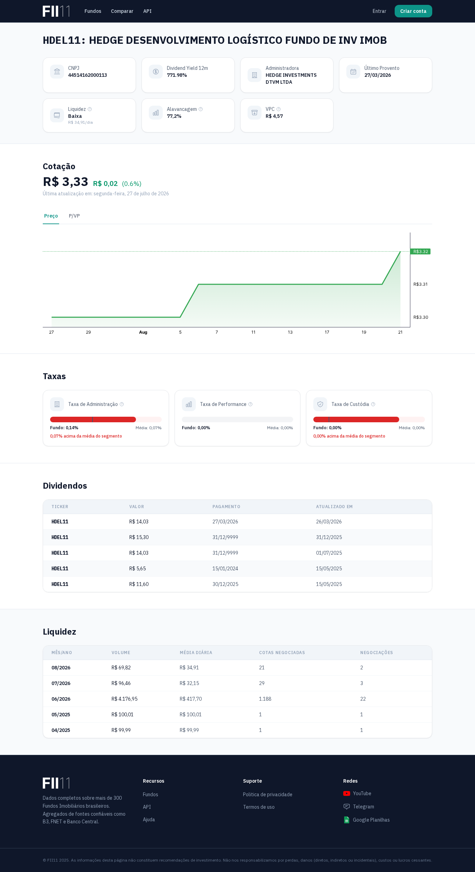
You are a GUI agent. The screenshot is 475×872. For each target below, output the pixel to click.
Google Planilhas (371, 820)
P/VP (74, 216)
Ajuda (149, 819)
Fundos (92, 11)
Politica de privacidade (267, 794)
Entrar (379, 11)
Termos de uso (259, 807)
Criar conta (413, 11)
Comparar (122, 11)
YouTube (362, 793)
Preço (51, 216)
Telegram (363, 807)
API (147, 11)
